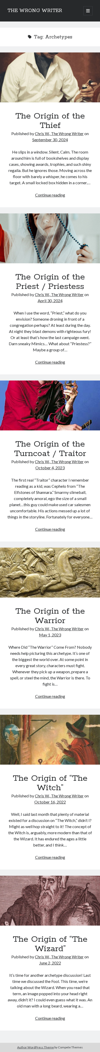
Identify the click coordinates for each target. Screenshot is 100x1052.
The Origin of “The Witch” (50, 740)
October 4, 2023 (50, 467)
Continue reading (50, 194)
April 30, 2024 (50, 300)
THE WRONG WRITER (34, 11)
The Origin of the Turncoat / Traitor (50, 405)
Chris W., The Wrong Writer (59, 133)
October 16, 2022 (50, 801)
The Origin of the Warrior (50, 573)
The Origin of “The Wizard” (50, 901)
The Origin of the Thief (50, 77)
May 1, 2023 (50, 634)
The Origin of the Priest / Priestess (50, 238)
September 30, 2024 (50, 139)
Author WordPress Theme (35, 1047)
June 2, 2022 (50, 962)
